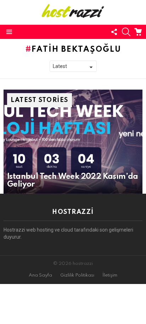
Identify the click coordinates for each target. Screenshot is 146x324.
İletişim (109, 275)
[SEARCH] (126, 32)
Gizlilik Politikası (77, 275)
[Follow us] (114, 32)
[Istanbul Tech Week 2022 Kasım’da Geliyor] (73, 142)
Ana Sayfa (40, 275)
